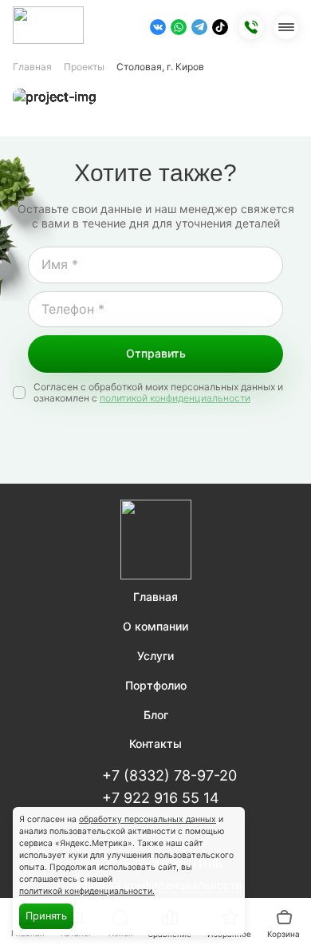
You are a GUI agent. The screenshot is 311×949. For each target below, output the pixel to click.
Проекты (84, 67)
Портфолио (156, 685)
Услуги (155, 656)
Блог (156, 715)
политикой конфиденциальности (175, 398)
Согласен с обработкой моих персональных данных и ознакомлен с (158, 393)
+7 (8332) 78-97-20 (169, 775)
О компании (155, 626)
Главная (32, 67)
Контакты (155, 743)
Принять (46, 916)
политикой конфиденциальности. (87, 891)
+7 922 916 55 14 (160, 797)
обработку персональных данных (147, 819)
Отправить (156, 353)
